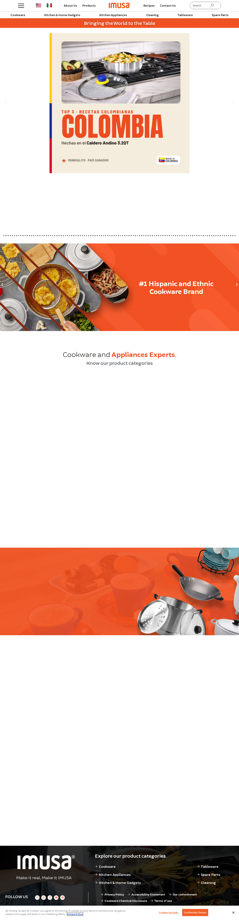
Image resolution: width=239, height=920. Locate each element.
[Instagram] (37, 897)
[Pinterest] (62, 897)
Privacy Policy (75, 914)
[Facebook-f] (50, 897)
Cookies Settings (168, 912)
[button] (5, 102)
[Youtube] (56, 897)
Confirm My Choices (195, 912)
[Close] (233, 912)
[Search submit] (212, 5)
